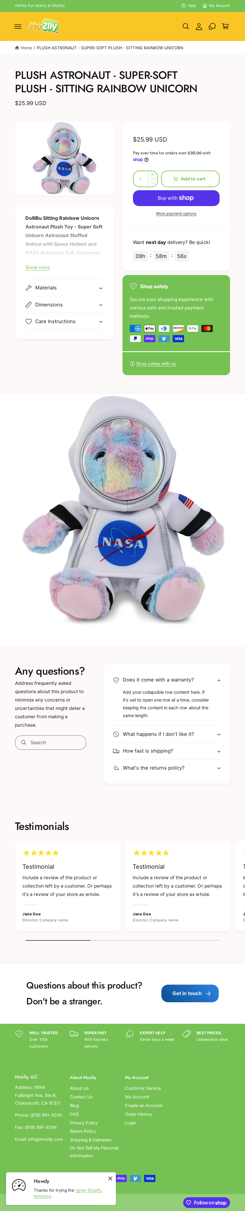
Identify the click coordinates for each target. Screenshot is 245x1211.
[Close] (110, 1178)
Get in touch (187, 993)
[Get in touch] (212, 26)
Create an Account (143, 1105)
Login (130, 1123)
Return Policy (83, 1131)
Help (192, 5)
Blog (74, 1105)
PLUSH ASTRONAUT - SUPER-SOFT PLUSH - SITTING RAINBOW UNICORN (110, 47)
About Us (79, 1088)
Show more (37, 267)
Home (26, 47)
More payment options (176, 213)
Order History (138, 1114)
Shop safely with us (156, 363)
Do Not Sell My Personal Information (94, 1151)
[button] (17, 26)
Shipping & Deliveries (91, 1140)
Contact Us (81, 1097)
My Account (219, 5)
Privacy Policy (84, 1123)
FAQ (74, 1114)
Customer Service (143, 1088)
